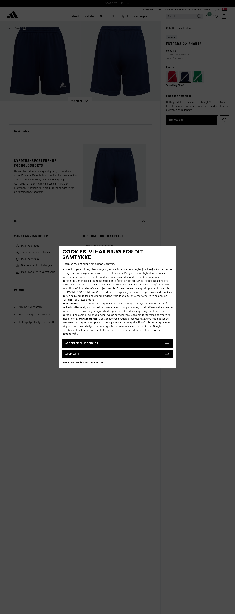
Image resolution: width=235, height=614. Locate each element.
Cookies (68, 300)
